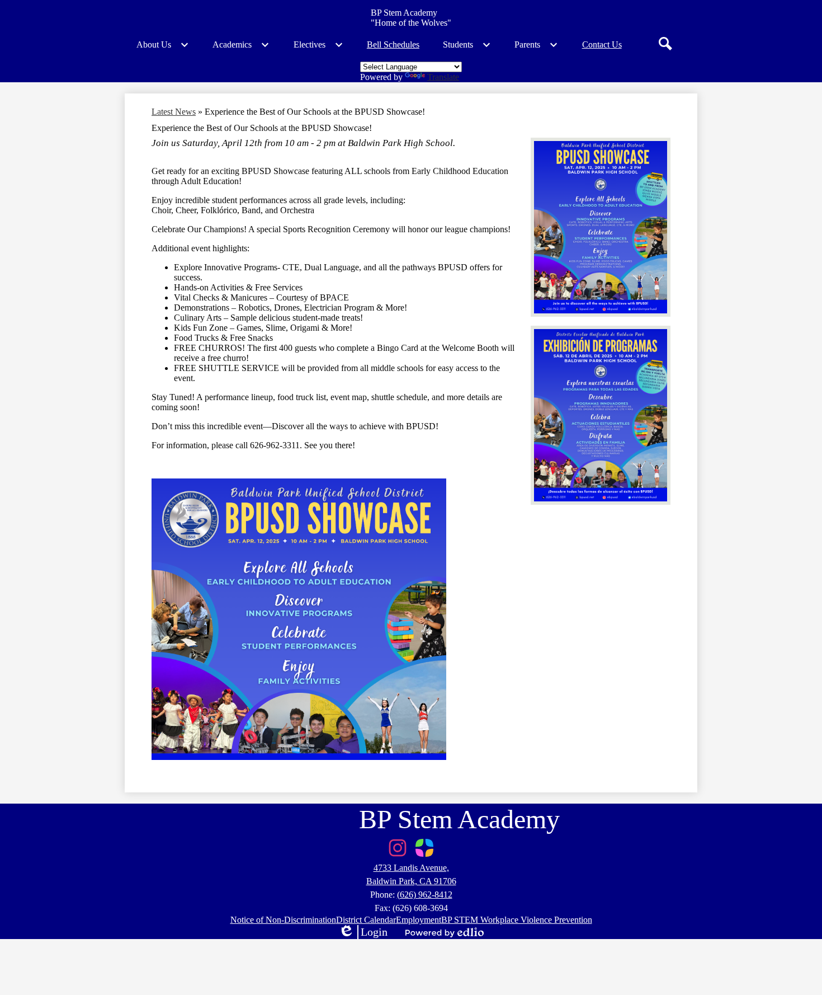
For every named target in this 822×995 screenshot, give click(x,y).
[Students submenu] (466, 45)
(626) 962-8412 (424, 894)
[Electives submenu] (318, 45)
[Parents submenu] (536, 45)
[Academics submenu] (241, 45)
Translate (443, 77)
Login (363, 932)
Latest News (174, 111)
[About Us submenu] (162, 45)
